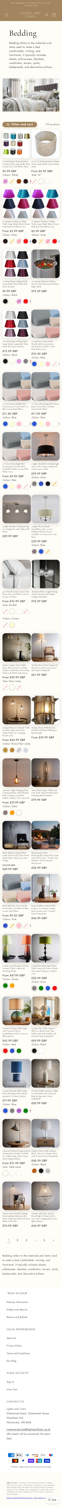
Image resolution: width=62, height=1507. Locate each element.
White (55, 364)
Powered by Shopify (42, 1466)
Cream (12, 181)
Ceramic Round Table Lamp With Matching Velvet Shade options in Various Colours (14, 1093)
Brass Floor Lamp (5, 750)
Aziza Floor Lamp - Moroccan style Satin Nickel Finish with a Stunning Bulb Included (45, 793)
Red (26, 241)
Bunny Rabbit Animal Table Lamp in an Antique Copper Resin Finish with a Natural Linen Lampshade (43, 910)
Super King (26, 611)
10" (34, 181)
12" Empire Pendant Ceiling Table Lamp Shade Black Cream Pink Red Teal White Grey (45, 224)
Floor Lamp (12, 687)
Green (5, 985)
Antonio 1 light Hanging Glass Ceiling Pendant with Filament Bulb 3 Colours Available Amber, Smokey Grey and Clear (16, 794)
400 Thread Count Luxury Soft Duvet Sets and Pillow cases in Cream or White (15, 594)
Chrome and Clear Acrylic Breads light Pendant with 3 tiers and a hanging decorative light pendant (44, 1217)
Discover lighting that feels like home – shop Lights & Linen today (29, 1498)
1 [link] (8, 1240)
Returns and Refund (17, 1317)
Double (12, 611)
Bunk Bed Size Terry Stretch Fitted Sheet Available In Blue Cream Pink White (15, 908)
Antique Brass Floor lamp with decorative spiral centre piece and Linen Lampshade (44, 667)
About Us (11, 1338)
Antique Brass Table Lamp (12, 750)
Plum (5, 181)
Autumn (19, 181)
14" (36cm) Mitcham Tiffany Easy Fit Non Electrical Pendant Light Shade (45, 284)
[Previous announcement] (6, 4)
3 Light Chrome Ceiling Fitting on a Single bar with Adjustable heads (16, 529)
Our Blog (11, 1360)
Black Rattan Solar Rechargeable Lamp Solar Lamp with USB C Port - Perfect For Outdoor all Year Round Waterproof (45, 858)
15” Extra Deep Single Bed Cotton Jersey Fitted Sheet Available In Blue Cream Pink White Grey (15, 468)
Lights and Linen (26, 1466)
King (19, 611)
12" (41, 181)
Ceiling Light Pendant (19, 687)
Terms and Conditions (18, 1353)
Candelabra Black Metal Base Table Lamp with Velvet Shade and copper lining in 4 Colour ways (44, 970)
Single (5, 611)
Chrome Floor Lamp (19, 750)
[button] (6, 15)
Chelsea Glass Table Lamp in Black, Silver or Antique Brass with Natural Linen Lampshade (44, 1153)
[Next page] (53, 1240)
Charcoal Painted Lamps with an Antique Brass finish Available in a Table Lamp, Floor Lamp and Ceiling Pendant (16, 1155)
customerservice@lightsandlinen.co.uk (28, 1429)
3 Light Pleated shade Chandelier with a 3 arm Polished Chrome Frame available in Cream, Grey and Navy (44, 531)
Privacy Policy (14, 1345)
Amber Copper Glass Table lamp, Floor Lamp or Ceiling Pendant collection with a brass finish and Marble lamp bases (16, 669)
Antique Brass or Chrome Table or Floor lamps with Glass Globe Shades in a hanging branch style (16, 731)
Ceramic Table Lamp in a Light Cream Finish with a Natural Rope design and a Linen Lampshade (44, 1095)
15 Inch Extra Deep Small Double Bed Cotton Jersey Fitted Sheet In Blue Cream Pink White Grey (43, 345)
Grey (26, 361)
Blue (34, 364)
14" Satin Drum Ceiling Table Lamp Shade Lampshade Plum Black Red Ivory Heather (15, 344)
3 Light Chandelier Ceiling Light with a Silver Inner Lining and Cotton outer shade (45, 466)
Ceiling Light (19, 1173)
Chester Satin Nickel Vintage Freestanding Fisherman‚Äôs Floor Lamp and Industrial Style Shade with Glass (16, 1217)
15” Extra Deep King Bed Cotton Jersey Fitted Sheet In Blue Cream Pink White (45, 406)
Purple (19, 1111)
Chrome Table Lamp (26, 750)
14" (48, 181)
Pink (19, 241)
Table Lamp (5, 687)
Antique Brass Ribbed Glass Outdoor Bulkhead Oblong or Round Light (44, 730)
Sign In (10, 1382)
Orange (12, 813)
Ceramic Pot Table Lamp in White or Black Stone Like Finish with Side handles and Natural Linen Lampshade (43, 1032)
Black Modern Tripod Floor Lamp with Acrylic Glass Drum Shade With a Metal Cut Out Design (15, 857)
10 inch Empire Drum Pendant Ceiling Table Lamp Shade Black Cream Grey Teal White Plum (16, 164)
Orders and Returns (17, 1309)
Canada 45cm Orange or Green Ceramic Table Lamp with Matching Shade (15, 968)
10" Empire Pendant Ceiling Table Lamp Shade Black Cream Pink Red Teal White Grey (16, 224)
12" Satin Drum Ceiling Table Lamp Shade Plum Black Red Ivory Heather (14, 284)
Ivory (12, 301)
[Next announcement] (56, 4)
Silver (48, 1171)
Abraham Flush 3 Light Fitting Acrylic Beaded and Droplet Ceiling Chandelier (44, 594)
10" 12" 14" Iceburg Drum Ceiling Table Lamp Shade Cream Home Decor (45, 164)
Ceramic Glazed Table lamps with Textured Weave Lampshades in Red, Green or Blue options (15, 1032)
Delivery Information (17, 1302)
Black (26, 181)
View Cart (12, 1389)
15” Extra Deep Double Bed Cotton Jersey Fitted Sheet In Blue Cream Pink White (15, 406)
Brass (34, 1171)
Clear (19, 813)
